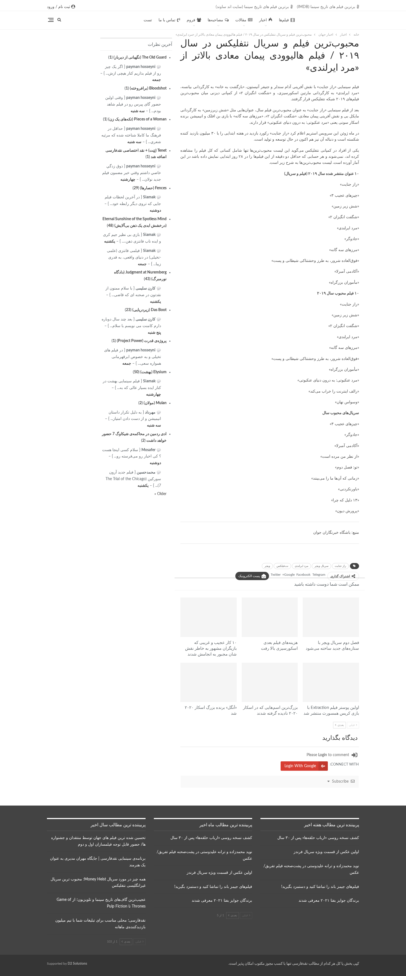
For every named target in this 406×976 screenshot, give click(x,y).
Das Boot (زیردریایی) (149, 310)
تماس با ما (167, 20)
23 (128, 310)
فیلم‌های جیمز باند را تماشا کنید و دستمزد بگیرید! (320, 887)
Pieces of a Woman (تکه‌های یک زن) (137, 119)
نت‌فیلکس (282, 566)
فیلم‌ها (284, 20)
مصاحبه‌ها (215, 20)
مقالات (240, 20)
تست (148, 20)
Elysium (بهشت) (153, 372)
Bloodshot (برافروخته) (148, 88)
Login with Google (300, 766)
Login (322, 755)
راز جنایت (340, 566)
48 (110, 226)
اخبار (263, 20)
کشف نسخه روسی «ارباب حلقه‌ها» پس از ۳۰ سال (318, 838)
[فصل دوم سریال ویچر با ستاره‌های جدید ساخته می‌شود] (331, 617)
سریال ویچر (321, 566)
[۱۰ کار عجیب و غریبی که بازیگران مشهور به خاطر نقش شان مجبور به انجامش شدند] (208, 617)
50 (136, 372)
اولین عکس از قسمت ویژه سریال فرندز (326, 852)
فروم (191, 20)
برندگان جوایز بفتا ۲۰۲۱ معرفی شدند (329, 901)
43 (147, 279)
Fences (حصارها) (153, 188)
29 (136, 188)
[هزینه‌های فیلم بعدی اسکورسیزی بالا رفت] (270, 617)
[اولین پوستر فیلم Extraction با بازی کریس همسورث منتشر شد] (331, 682)
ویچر (267, 566)
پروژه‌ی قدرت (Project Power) (142, 341)
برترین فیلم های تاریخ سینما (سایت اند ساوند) (252, 7)
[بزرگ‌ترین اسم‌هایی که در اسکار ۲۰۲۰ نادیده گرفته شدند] (270, 682)
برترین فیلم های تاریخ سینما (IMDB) (326, 7)
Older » (160, 494)
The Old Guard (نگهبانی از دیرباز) (140, 57)
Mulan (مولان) (155, 403)
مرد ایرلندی (301, 566)
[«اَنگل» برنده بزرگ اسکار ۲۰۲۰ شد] (208, 682)
